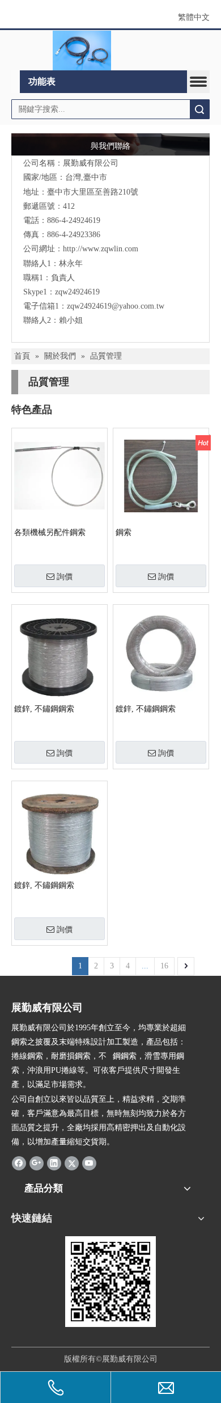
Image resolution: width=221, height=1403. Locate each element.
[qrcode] (110, 1281)
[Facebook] (19, 1162)
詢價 (65, 576)
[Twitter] (72, 1162)
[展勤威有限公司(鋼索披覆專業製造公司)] (82, 50)
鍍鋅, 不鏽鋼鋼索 (44, 709)
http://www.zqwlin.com (100, 249)
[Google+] (36, 1162)
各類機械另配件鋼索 (50, 532)
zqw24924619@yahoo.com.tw (115, 306)
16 (164, 966)
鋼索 (123, 532)
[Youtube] (89, 1162)
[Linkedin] (54, 1162)
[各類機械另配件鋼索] (59, 475)
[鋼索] (161, 475)
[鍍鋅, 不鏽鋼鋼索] (59, 655)
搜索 (199, 109)
